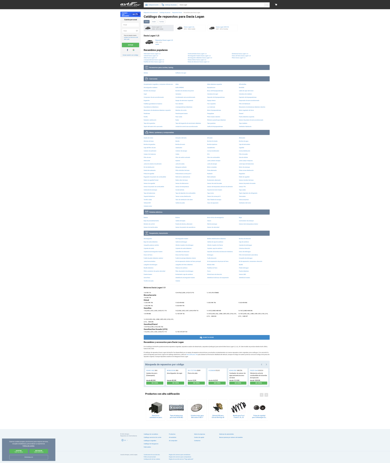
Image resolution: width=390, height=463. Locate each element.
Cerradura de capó (212, 94)
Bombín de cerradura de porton (185, 91)
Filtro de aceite (243, 154)
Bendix (177, 141)
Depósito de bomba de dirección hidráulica (220, 251)
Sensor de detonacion (182, 183)
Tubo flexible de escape (214, 199)
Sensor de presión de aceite (247, 183)
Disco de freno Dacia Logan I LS (241, 55)
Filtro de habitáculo (244, 104)
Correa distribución (244, 151)
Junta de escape (212, 164)
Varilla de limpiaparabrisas (215, 126)
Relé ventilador (211, 177)
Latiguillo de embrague (150, 264)
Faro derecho (179, 104)
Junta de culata (180, 164)
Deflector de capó (181, 73)
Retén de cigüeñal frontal (151, 180)
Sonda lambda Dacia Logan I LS (197, 53)
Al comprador (173, 440)
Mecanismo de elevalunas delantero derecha (252, 107)
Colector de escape (181, 151)
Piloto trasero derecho (213, 117)
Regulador (242, 173)
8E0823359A (172, 370)
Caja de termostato (244, 144)
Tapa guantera (211, 123)
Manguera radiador (181, 167)
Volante (178, 281)
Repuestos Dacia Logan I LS (164, 40)
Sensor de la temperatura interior (248, 224)
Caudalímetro (211, 147)
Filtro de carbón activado (183, 157)
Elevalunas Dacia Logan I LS (240, 53)
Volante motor (148, 206)
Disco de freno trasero (182, 255)
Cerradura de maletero (245, 94)
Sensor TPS (242, 186)
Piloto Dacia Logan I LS (238, 57)
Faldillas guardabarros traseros (153, 104)
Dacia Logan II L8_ (189, 27)
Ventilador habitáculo (245, 126)
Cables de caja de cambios (215, 242)
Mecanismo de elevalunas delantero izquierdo (157, 110)
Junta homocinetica (149, 261)
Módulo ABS (211, 264)
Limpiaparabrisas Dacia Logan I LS (154, 60)
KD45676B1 (235, 370)
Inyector (178, 160)
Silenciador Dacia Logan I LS (152, 53)
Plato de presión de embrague (184, 271)
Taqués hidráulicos (149, 196)
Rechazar (39, 451)
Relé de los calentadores (183, 177)
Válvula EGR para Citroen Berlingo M (218, 416)
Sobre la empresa (199, 434)
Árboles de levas (149, 141)
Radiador (210, 173)
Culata (177, 154)
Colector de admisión (150, 151)
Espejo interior (211, 100)
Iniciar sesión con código (130, 55)
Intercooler (147, 160)
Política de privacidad (150, 457)
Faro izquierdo (211, 104)
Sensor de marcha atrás (151, 227)
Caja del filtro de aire (150, 147)
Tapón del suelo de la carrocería (153, 126)
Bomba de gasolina (149, 144)
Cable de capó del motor (246, 91)
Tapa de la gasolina (149, 123)
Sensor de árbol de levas (246, 180)
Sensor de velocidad (213, 227)
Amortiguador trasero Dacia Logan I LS (199, 55)
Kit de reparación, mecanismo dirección (250, 261)
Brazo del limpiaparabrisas (215, 91)
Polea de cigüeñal (149, 173)
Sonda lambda (180, 190)
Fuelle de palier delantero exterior (153, 258)
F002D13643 (256, 370)
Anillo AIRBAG (180, 87)
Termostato (242, 196)
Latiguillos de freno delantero (184, 264)
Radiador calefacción (150, 120)
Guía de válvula (243, 157)
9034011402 (151, 370)
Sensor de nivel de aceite (214, 183)
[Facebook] (127, 50)
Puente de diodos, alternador (184, 224)
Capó (145, 94)
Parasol (241, 113)
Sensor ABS (242, 274)
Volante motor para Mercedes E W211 (197, 416)
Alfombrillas (242, 84)
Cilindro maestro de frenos (215, 245)
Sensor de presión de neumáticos (185, 227)
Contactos (197, 440)
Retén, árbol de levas (182, 180)
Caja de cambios (244, 242)
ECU (208, 154)
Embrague (210, 255)
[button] (127, 440)
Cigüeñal (241, 147)
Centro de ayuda (199, 437)
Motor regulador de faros (246, 110)
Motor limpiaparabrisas (214, 110)
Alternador (242, 138)
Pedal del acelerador (150, 170)
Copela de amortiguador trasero (153, 251)
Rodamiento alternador (214, 180)
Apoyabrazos (211, 87)
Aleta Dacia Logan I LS (150, 57)
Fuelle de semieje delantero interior (186, 258)
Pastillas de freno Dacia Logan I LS (154, 62)
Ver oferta (155, 383)
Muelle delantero (148, 268)
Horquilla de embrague (245, 258)
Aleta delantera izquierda (214, 84)
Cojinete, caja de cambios (214, 248)
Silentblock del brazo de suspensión (218, 277)
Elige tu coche (208, 337)
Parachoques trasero (182, 113)
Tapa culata (242, 190)
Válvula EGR (147, 203)
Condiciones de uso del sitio (152, 454)
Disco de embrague (245, 251)
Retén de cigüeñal (244, 177)
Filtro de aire (147, 157)
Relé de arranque (212, 224)
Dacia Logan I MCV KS (222, 27)
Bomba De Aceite (212, 141)
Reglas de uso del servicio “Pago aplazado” (181, 459)
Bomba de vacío (180, 144)
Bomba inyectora (212, 144)
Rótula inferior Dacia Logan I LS (197, 60)
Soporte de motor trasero (214, 190)
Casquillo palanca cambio (151, 245)
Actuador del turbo (181, 138)
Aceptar (18, 451)
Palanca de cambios (181, 268)
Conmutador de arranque (246, 220)
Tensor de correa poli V (214, 196)
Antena (146, 73)
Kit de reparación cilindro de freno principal (188, 261)
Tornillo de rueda (148, 281)
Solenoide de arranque (150, 190)
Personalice (28, 457)
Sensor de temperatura (182, 186)
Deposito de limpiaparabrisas (216, 97)
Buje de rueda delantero (151, 242)
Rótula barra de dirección (214, 274)
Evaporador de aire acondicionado (249, 100)
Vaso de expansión (212, 203)
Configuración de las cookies (152, 459)
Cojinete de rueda (149, 248)
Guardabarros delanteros (151, 107)
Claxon (209, 220)
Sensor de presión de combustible (154, 186)
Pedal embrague (244, 268)
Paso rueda (179, 117)
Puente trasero (148, 274)
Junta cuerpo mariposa (246, 160)
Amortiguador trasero (182, 238)
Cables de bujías (180, 220)
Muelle (241, 264)
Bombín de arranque (150, 91)
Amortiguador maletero (150, 87)
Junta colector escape (213, 160)
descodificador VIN (192, 354)
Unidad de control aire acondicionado (187, 126)
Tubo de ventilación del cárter (184, 199)
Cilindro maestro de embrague (184, 245)
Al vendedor (172, 437)
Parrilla (146, 117)
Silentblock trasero (244, 277)
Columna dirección (244, 248)
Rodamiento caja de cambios (184, 274)
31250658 (214, 370)
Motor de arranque (244, 167)
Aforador (210, 138)
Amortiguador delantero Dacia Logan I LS (200, 57)
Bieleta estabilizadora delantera (216, 238)
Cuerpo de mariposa (150, 154)
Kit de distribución (149, 167)
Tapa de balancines (149, 193)
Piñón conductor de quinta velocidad (154, 271)
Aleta (177, 84)
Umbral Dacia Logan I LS (151, 55)
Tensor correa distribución (183, 196)
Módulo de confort (149, 224)
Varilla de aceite (180, 203)
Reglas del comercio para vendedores (179, 454)
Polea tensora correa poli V (183, 173)
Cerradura (178, 94)
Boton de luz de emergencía (215, 217)
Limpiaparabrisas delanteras (184, 107)
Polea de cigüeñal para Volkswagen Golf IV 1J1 (259, 416)
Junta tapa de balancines (246, 164)
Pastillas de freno (212, 268)
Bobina (178, 217)
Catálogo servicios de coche (152, 437)
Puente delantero (244, 271)
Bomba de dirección (245, 238)
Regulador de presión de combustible (155, 177)
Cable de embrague (181, 242)
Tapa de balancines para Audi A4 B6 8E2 (176, 416)
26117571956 (194, 370)
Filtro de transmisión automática (248, 255)
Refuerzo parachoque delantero (216, 120)
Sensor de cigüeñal (149, 183)
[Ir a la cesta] (276, 4)
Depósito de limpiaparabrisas (247, 97)
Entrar (130, 45)
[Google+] (134, 50)
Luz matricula (211, 107)
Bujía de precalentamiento (151, 220)
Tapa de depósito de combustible (185, 193)
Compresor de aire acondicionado (154, 97)
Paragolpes (210, 113)
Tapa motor (210, 193)
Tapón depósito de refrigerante (248, 193)
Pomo (209, 271)
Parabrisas (147, 113)
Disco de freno (148, 255)
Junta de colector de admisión (153, 164)
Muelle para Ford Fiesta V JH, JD (238, 416)
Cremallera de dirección (182, 251)
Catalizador (179, 147)
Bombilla (241, 87)
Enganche (147, 100)
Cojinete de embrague (245, 245)
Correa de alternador (213, 151)
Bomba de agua (243, 141)
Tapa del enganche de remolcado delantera (188, 123)
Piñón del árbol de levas (182, 170)
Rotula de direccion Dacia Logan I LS (198, 62)
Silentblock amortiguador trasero (185, 277)
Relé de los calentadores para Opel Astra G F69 (156, 416)
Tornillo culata (148, 199)
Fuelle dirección (211, 258)
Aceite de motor (148, 138)
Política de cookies (28, 446)
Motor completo (212, 167)
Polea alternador (212, 170)
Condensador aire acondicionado (185, 97)
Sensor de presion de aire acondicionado (251, 120)
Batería (146, 217)
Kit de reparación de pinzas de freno (218, 261)
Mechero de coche (181, 110)
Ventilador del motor (245, 203)
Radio (177, 120)
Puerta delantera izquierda (246, 117)
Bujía (240, 217)
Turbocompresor (244, 199)
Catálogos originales (150, 440)
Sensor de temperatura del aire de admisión (220, 186)
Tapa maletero (243, 123)
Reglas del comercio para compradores (180, 457)
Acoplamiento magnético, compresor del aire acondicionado (159, 84)
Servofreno (147, 277)
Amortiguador (148, 238)
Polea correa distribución (246, 170)
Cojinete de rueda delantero (184, 248)
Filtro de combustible (213, 157)
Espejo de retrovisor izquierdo (184, 100)
